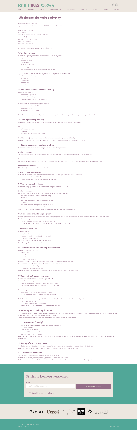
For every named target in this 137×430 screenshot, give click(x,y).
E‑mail (29, 382)
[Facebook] (113, 5)
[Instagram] (116, 5)
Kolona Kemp (26, 41)
